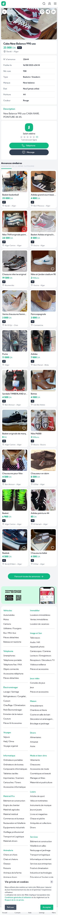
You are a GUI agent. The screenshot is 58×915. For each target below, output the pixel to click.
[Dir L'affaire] (3, 3)
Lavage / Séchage (11, 692)
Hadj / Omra (8, 741)
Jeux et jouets (36, 809)
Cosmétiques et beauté (40, 773)
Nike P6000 (36, 433)
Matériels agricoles (11, 809)
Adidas (34, 354)
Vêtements (35, 760)
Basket (5, 513)
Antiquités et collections (40, 823)
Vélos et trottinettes (39, 801)
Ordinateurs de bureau (13, 764)
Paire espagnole (38, 314)
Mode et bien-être (38, 755)
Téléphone (30, 145)
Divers (33, 733)
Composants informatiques (15, 769)
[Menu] (55, 3)
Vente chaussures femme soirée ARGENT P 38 (23, 314)
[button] (49, 3)
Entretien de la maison (13, 714)
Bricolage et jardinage (39, 723)
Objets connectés (11, 669)
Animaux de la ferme (12, 873)
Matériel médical (10, 814)
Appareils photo (37, 647)
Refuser (10, 907)
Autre (32, 746)
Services (34, 837)
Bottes (34, 393)
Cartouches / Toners (12, 782)
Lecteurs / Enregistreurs (40, 655)
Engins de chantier (11, 805)
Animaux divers (10, 877)
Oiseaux (6, 864)
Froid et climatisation (39, 868)
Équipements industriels (14, 827)
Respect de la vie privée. (14, 900)
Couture (7, 719)
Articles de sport (37, 796)
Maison (33, 701)
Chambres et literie (38, 710)
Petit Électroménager (12, 710)
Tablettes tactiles (10, 773)
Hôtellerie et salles (38, 846)
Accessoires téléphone (13, 673)
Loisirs (33, 792)
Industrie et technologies (41, 873)
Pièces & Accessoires (12, 723)
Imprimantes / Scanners (13, 778)
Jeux (32, 687)
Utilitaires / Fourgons (12, 628)
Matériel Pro (9, 796)
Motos (6, 619)
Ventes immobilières (39, 619)
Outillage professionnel (13, 832)
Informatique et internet (40, 859)
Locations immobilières (40, 615)
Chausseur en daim (40, 473)
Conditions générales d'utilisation (18, 897)
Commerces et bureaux (13, 818)
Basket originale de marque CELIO (18, 433)
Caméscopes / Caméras (40, 651)
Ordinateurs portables (13, 760)
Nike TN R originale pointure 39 (17, 234)
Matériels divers (10, 841)
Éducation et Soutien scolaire (42, 877)
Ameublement (36, 706)
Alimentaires (35, 737)
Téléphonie (8, 651)
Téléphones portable (12, 660)
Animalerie (8, 850)
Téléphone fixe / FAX (12, 664)
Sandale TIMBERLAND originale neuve (20, 393)
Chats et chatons (10, 859)
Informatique (9, 755)
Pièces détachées (11, 637)
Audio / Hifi (35, 642)
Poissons (7, 868)
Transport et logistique (40, 855)
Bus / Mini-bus (9, 633)
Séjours (6, 737)
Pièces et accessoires (39, 669)
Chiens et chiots (10, 855)
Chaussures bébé (39, 553)
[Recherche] (44, 3)
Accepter (47, 907)
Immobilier (35, 610)
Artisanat (34, 742)
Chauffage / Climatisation (14, 705)
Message (30, 152)
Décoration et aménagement (42, 719)
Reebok (5, 553)
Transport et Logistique (13, 836)
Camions (7, 624)
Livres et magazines (38, 814)
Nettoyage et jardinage (40, 850)
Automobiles (9, 615)
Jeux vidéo (34, 678)
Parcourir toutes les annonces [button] (27, 576)
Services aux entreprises (41, 864)
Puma (5, 354)
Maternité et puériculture (41, 782)
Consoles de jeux (37, 683)
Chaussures (35, 764)
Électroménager (10, 687)
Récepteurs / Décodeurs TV (42, 660)
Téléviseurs (35, 638)
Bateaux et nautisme (12, 642)
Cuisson (6, 701)
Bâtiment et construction (14, 801)
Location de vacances (39, 624)
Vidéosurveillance (38, 664)
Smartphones (9, 655)
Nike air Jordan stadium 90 (43, 274)
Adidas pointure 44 (40, 513)
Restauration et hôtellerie (14, 823)
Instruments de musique (40, 805)
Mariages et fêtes (37, 778)
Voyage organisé (10, 746)
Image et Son (36, 633)
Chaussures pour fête (12, 473)
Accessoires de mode (39, 769)
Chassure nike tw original (14, 274)
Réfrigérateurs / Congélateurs (15, 696)
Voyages (7, 732)
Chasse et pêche (37, 818)
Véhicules (7, 610)
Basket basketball (10, 194)
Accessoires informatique (14, 787)
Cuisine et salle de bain (40, 714)
